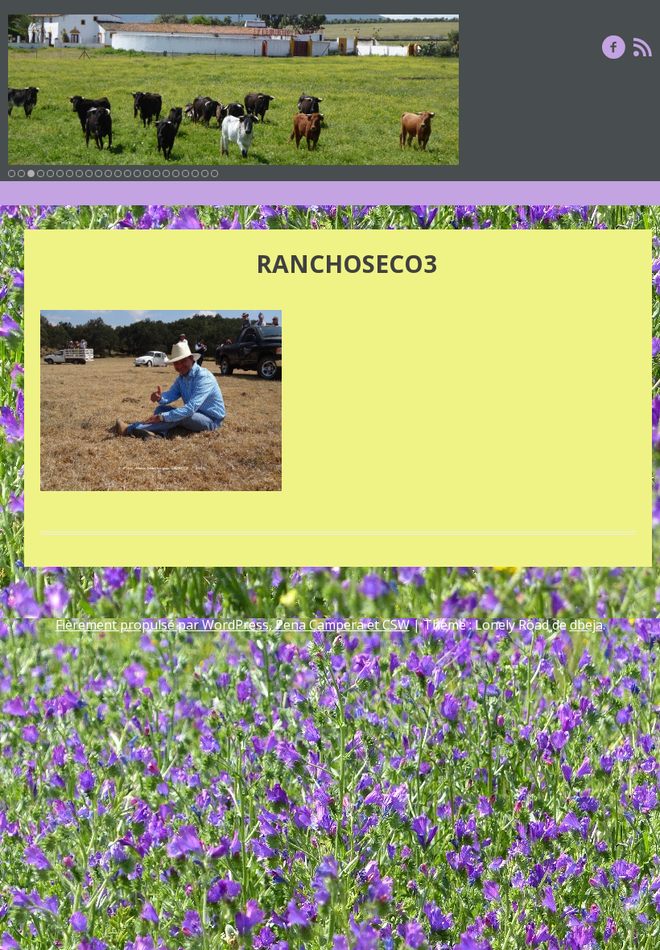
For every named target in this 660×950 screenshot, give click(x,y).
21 (204, 173)
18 (175, 173)
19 (185, 173)
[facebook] (613, 46)
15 (147, 173)
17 (166, 173)
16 (156, 173)
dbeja (586, 625)
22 (214, 173)
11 (108, 173)
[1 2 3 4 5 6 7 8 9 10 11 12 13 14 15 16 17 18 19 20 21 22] (233, 89)
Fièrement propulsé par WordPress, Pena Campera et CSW (233, 625)
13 (127, 173)
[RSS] (642, 46)
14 (137, 173)
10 (98, 173)
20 (195, 173)
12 (118, 173)
